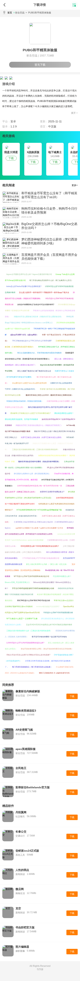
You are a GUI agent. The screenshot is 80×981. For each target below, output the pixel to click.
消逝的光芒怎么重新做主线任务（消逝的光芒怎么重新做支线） (38, 317)
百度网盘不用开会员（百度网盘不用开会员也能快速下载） (49, 256)
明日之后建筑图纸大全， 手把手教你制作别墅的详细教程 (39, 353)
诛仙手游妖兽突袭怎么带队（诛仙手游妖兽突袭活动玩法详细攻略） (47, 649)
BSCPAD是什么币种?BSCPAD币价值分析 (33, 600)
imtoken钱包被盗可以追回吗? (47, 606)
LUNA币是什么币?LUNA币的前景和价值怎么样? (25, 643)
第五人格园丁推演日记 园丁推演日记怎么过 (34, 371)
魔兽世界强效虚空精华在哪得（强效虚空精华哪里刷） (39, 462)
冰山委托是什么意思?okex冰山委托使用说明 (29, 383)
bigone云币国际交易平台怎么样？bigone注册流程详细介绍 (29, 274)
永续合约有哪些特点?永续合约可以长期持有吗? (35, 305)
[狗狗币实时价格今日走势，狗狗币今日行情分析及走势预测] (10, 212)
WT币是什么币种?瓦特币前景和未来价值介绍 (31, 576)
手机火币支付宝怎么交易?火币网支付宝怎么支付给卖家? (28, 655)
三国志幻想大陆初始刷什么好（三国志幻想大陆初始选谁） (29, 631)
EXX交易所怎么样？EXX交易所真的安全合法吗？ (40, 546)
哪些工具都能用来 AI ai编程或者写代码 (54, 673)
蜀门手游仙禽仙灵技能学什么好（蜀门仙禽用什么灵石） (51, 280)
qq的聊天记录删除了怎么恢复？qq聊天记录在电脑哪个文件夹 (39, 528)
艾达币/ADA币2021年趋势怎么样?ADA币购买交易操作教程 (49, 625)
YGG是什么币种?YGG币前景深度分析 (58, 613)
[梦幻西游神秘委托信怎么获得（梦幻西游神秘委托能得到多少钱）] (10, 243)
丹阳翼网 (21, 812)
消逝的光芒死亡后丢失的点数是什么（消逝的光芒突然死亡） (39, 425)
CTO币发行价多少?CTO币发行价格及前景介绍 (41, 558)
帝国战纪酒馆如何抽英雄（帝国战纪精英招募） (24, 401)
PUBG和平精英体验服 (38, 12)
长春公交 (21, 831)
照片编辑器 (22, 946)
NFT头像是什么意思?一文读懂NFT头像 (21, 619)
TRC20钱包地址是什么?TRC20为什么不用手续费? (32, 341)
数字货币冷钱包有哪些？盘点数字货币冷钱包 (49, 637)
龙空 (18, 908)
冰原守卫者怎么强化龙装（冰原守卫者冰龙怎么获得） (42, 437)
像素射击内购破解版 (28, 691)
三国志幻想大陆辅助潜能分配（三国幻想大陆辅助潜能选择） (35, 449)
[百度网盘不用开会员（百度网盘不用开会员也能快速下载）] (10, 258)
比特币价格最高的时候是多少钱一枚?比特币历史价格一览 (39, 486)
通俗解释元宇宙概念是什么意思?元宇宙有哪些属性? (30, 413)
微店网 (20, 889)
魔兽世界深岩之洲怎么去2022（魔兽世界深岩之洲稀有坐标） (49, 395)
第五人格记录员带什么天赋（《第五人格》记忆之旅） (47, 564)
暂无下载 (40, 64)
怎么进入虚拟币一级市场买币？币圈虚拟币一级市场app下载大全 (44, 292)
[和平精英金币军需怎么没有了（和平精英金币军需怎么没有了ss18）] (10, 197)
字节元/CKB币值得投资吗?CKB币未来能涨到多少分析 (33, 588)
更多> (75, 185)
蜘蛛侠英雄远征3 (26, 710)
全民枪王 (21, 768)
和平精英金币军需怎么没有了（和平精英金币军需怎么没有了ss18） (49, 195)
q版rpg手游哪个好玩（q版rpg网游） (24, 335)
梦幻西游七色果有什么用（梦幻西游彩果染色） (32, 474)
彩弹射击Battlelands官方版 (33, 787)
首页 (9, 12)
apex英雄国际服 (26, 749)
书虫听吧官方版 (25, 927)
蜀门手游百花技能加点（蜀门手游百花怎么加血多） (32, 667)
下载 (11, 158)
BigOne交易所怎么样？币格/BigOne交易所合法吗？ (49, 226)
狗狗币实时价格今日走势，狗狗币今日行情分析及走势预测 (49, 210)
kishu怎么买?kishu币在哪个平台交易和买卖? (23, 286)
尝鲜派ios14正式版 (27, 850)
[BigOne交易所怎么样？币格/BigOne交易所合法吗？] (10, 227)
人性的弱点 (22, 870)
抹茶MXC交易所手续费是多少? (52, 492)
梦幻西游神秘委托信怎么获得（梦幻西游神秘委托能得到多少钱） (49, 241)
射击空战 (19, 12)
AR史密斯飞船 (24, 729)
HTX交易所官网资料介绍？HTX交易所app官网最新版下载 (39, 510)
